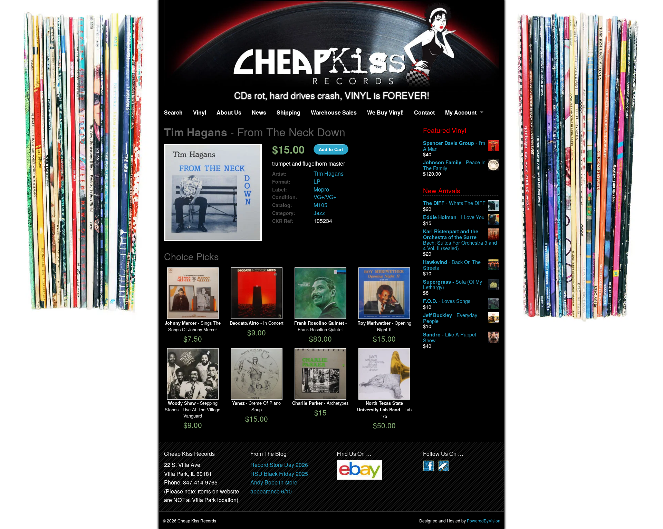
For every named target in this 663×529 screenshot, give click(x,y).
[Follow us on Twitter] (443, 465)
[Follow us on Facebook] (428, 465)
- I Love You (453, 217)
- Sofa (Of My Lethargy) (452, 284)
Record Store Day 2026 (279, 465)
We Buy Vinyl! (385, 112)
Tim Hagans (329, 173)
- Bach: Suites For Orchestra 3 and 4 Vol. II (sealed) (460, 239)
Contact (424, 112)
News (259, 112)
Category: (283, 213)
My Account (461, 112)
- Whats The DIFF (454, 203)
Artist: (279, 173)
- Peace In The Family (454, 165)
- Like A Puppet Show (449, 337)
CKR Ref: (283, 221)
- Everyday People (450, 318)
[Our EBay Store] (359, 469)
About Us (229, 112)
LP (317, 181)
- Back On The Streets (452, 265)
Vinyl (199, 112)
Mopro (321, 189)
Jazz (319, 213)
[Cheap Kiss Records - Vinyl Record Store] (331, 45)
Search (173, 112)
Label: (279, 189)
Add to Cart (331, 149)
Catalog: (282, 205)
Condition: (284, 197)
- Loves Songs (446, 301)
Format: (281, 181)
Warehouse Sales (334, 112)
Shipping (288, 112)
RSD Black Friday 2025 (279, 474)
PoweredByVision (483, 520)
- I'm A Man (454, 145)
